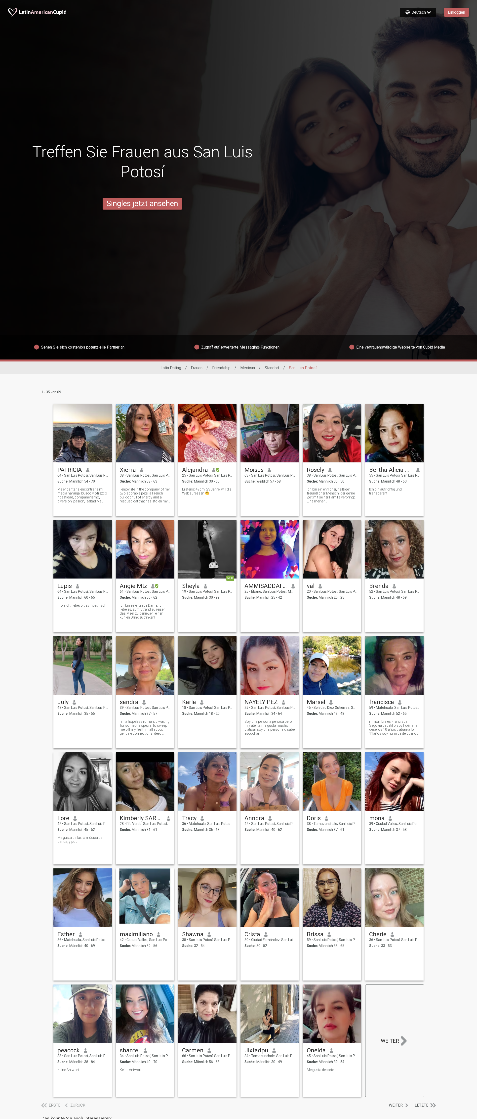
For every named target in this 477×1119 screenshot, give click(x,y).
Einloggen (456, 12)
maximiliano (136, 934)
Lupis (64, 585)
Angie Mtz (133, 585)
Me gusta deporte (320, 1070)
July (63, 702)
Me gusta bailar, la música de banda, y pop (79, 840)
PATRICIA (69, 469)
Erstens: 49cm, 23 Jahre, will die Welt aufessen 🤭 (206, 491)
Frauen (196, 367)
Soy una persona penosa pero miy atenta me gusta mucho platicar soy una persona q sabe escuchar (269, 727)
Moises (254, 469)
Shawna (192, 934)
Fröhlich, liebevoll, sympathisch (81, 605)
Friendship (221, 367)
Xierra (128, 469)
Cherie (378, 934)
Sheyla (191, 585)
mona (377, 818)
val (311, 585)
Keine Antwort (68, 1070)
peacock (68, 1050)
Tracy (189, 818)
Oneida (316, 1050)
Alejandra (195, 469)
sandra (129, 702)
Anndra (254, 818)
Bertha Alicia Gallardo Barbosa (390, 469)
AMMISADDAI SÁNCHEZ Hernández (265, 585)
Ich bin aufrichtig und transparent (385, 491)
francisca (381, 702)
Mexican (247, 367)
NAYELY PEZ (261, 702)
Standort (272, 367)
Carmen (192, 1050)
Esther (66, 934)
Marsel (316, 702)
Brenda (379, 585)
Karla (189, 702)
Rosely (315, 469)
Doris (314, 818)
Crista (252, 934)
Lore (63, 818)
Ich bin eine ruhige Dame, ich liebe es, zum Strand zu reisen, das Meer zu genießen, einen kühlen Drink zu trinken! (143, 611)
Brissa (315, 934)
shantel (130, 1050)
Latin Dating (170, 367)
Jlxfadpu (256, 1050)
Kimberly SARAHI (141, 818)
